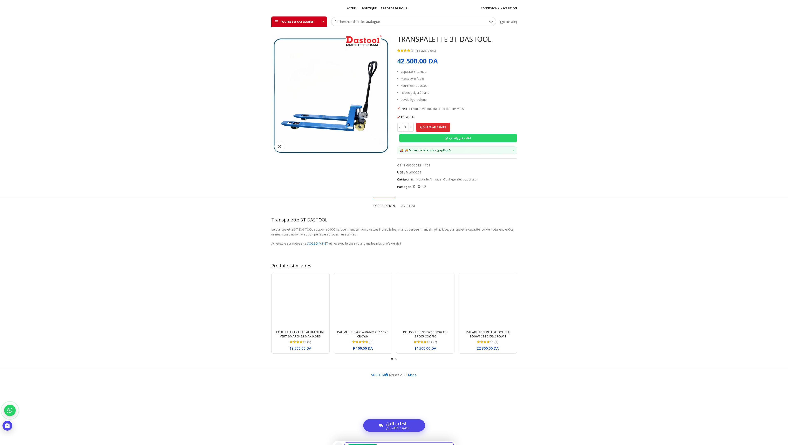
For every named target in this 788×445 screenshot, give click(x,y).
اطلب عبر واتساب (460, 138)
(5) (309, 341)
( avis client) (426, 50)
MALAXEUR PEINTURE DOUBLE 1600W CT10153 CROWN (488, 334)
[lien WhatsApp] (413, 186)
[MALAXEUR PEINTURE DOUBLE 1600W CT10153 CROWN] (488, 302)
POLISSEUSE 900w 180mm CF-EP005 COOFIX (425, 334)
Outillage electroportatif (460, 179)
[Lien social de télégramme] (419, 186)
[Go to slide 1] (392, 359)
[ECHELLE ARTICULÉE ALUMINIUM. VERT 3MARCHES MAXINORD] (300, 302)
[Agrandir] (279, 146)
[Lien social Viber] (424, 186)
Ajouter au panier (433, 127)
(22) (434, 341)
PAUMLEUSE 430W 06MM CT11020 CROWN (362, 334)
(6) (372, 341)
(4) (496, 341)
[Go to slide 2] (396, 359)
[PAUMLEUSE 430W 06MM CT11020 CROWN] (363, 302)
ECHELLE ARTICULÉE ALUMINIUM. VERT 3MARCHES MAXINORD (300, 334)
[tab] (384, 204)
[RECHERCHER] (491, 21)
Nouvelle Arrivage (428, 179)
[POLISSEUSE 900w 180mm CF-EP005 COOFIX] (425, 302)
